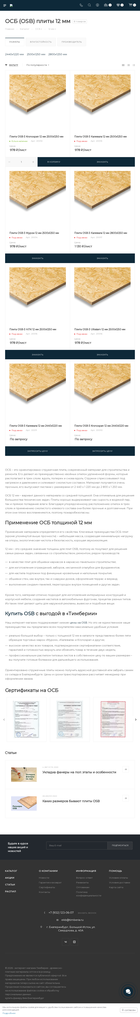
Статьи (10, 884)
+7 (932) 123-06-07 (61, 912)
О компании (48, 870)
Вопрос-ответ (84, 877)
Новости (44, 877)
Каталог (11, 870)
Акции (10, 877)
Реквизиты (82, 882)
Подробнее (9, 1013)
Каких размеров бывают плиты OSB (71, 801)
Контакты (44, 892)
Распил (10, 891)
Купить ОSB (20, 613)
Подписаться (120, 845)
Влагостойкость (40, 42)
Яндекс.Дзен (74, 942)
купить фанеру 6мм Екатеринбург (24, 998)
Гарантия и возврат (50, 882)
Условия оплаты (118, 877)
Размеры (14, 42)
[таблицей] (133, 65)
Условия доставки (119, 882)
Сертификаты (47, 887)
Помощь (115, 870)
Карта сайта (116, 887)
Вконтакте (65, 942)
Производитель (72, 42)
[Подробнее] (125, 769)
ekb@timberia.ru (72, 919)
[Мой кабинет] (97, 5)
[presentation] (4, 719)
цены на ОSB (78, 622)
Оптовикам (82, 887)
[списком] (128, 65)
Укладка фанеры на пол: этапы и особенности (79, 772)
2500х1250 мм (36, 54)
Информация (86, 870)
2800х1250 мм (57, 54)
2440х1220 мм (14, 54)
